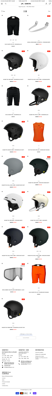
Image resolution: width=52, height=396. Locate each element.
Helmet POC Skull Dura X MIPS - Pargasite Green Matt (39, 256)
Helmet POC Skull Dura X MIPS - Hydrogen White (39, 79)
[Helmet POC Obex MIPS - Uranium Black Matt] (13, 61)
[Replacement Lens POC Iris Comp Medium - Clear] (13, 274)
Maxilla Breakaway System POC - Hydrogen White (38, 42)
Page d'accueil (22, 6)
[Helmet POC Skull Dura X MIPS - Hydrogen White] (39, 61)
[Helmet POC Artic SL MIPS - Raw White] (39, 202)
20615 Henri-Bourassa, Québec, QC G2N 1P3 (9, 363)
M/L (14, 75)
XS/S (12, 75)
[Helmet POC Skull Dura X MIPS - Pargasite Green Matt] (39, 238)
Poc (13, 42)
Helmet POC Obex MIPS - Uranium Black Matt (13, 79)
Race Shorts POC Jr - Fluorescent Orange (39, 292)
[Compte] (46, 4)
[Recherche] (5, 4)
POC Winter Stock (30, 6)
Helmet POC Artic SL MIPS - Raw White (38, 220)
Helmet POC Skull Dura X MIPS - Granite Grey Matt (13, 185)
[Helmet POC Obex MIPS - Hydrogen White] (13, 202)
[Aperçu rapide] (2, 15)
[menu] (2, 4)
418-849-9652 (24, 363)
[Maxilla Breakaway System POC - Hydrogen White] (39, 26)
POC (39, 40)
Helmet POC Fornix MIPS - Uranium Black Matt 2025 (13, 327)
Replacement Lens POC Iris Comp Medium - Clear (13, 289)
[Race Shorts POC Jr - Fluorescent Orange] (39, 274)
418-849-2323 (7, 365)
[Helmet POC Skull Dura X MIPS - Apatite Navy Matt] (13, 238)
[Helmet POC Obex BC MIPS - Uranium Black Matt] (13, 132)
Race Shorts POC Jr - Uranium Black (13, 44)
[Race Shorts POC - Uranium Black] (13, 97)
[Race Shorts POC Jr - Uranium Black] (13, 26)
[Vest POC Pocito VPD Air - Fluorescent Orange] (39, 132)
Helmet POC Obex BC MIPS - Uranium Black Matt (13, 149)
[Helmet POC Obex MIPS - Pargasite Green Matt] (39, 167)
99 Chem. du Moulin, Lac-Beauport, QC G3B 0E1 (26, 362)
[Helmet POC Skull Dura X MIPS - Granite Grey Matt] (13, 167)
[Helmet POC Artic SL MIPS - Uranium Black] (39, 97)
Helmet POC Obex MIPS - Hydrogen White (13, 220)
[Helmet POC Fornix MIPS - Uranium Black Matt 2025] (13, 309)
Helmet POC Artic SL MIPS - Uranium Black (38, 114)
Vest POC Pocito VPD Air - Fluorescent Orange (38, 149)
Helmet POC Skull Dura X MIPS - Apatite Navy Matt (13, 255)
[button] (24, 11)
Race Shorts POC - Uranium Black (13, 114)
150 (38, 288)
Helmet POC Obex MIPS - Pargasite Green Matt (38, 182)
